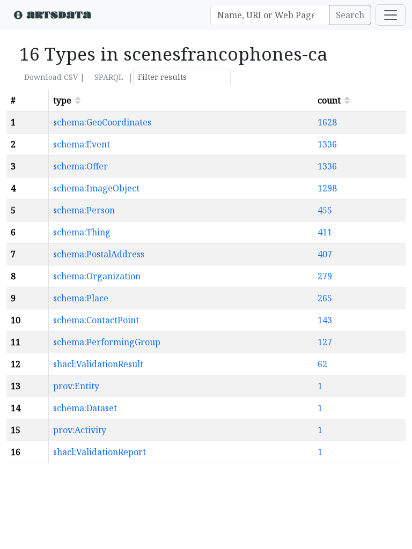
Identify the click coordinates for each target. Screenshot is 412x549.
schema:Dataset (85, 408)
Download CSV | (54, 77)
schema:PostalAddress (98, 254)
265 (325, 298)
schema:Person (84, 210)
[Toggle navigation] (391, 15)
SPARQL (108, 77)
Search (350, 15)
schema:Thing (82, 232)
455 (325, 210)
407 (325, 254)
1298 (327, 188)
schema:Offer (80, 166)
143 (325, 320)
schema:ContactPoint (96, 320)
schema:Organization (97, 276)
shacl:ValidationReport (99, 452)
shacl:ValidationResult (98, 364)
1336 (327, 144)
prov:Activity (79, 430)
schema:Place (80, 298)
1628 (327, 122)
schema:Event (81, 144)
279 (325, 276)
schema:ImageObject (96, 188)
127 (325, 342)
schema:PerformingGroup (106, 342)
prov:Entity (76, 386)
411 (325, 232)
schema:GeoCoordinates (102, 122)
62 (322, 364)
